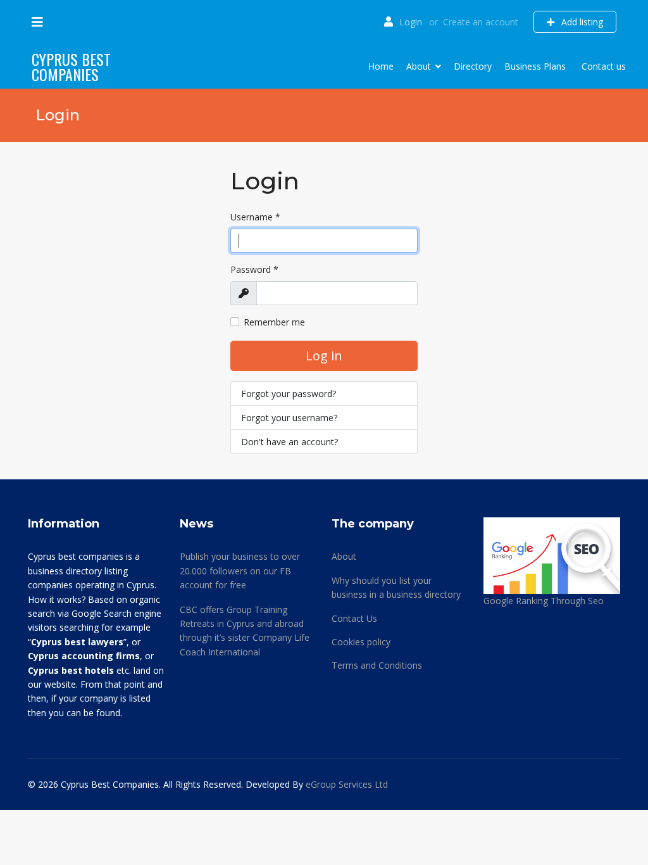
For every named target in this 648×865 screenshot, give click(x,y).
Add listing (581, 22)
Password (254, 269)
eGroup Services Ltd (347, 784)
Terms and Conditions (377, 665)
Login (410, 22)
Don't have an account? (289, 442)
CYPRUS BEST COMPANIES (71, 66)
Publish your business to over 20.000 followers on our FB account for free (240, 570)
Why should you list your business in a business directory (396, 587)
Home (381, 66)
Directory (473, 66)
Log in (324, 355)
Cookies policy (361, 642)
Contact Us (354, 618)
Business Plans (535, 66)
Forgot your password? (288, 394)
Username (255, 217)
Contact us (604, 66)
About (418, 66)
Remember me (274, 322)
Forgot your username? (289, 418)
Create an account (480, 22)
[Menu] (37, 22)
